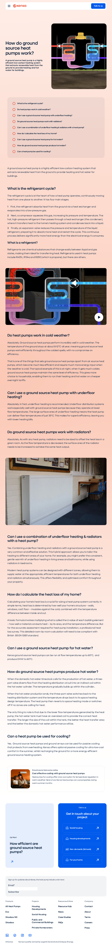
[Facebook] (14, 935)
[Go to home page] (19, 6)
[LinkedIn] (7, 935)
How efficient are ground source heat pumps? (26, 848)
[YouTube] (30, 935)
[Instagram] (22, 935)
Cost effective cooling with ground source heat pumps (58, 773)
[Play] (99, 317)
